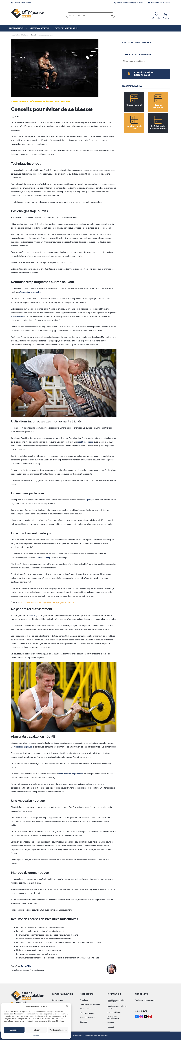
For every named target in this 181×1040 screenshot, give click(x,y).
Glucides (83, 1022)
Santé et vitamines (87, 1018)
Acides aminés (85, 1009)
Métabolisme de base (134, 127)
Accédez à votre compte (144, 1000)
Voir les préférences (58, 1030)
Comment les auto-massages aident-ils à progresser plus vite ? (48, 602)
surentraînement (18, 316)
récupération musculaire (30, 292)
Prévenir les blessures (56, 101)
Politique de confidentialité (113, 1017)
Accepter (14, 1030)
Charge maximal (134, 105)
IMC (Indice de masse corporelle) (158, 127)
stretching (32, 615)
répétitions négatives (23, 747)
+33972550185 (21, 1002)
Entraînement (25, 35)
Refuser (36, 1030)
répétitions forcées (85, 442)
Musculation (15, 35)
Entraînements (17, 28)
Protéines (84, 1000)
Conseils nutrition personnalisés (144, 73)
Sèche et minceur (87, 1013)
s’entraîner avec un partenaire (70, 774)
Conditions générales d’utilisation (115, 1001)
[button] (67, 1006)
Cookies (36, 1035)
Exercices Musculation (66, 28)
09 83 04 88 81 (137, 3)
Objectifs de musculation (90, 1004)
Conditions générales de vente (117, 1007)
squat (88, 500)
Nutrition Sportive (39, 28)
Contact (110, 1027)
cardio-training (44, 558)
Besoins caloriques (158, 106)
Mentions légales (114, 1012)
